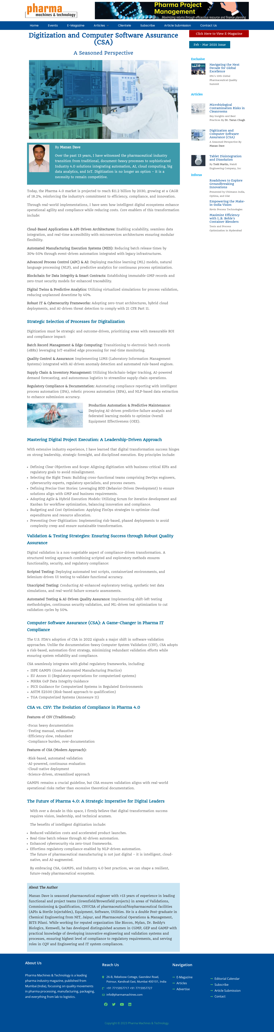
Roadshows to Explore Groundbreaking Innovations (226, 184)
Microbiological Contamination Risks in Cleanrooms (227, 108)
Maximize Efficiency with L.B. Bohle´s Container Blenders (225, 218)
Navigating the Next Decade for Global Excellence (225, 68)
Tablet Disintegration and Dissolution (226, 157)
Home (34, 25)
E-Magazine (75, 25)
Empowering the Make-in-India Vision (227, 203)
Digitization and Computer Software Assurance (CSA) (224, 134)
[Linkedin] (129, 1004)
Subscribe (147, 25)
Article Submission (177, 25)
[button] (101, 25)
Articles (99, 25)
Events (53, 25)
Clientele (124, 25)
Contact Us (208, 25)
